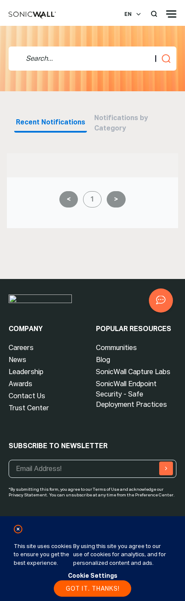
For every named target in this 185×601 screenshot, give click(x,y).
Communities (116, 348)
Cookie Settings (92, 575)
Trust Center (29, 408)
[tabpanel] (92, 192)
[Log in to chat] (161, 300)
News (17, 360)
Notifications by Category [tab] (122, 123)
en (128, 14)
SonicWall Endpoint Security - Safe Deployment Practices (131, 394)
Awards (20, 384)
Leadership (26, 372)
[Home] (32, 15)
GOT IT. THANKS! (93, 588)
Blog (103, 360)
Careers (21, 348)
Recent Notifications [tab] (50, 122)
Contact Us (27, 396)
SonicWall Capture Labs (133, 372)
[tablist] (92, 122)
